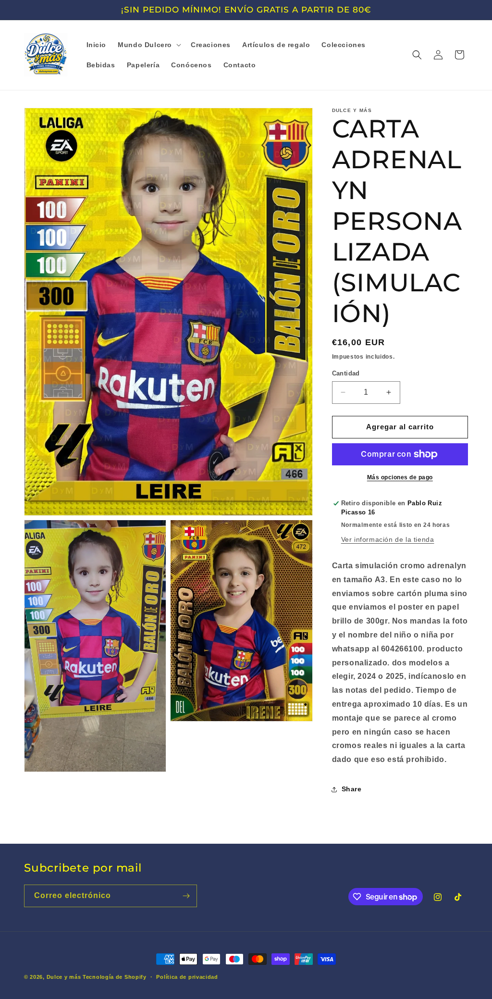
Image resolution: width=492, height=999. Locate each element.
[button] (148, 45)
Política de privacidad (187, 977)
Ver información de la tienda (387, 539)
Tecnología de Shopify (115, 977)
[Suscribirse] (186, 896)
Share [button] (352, 789)
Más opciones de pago (400, 477)
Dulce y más (64, 977)
